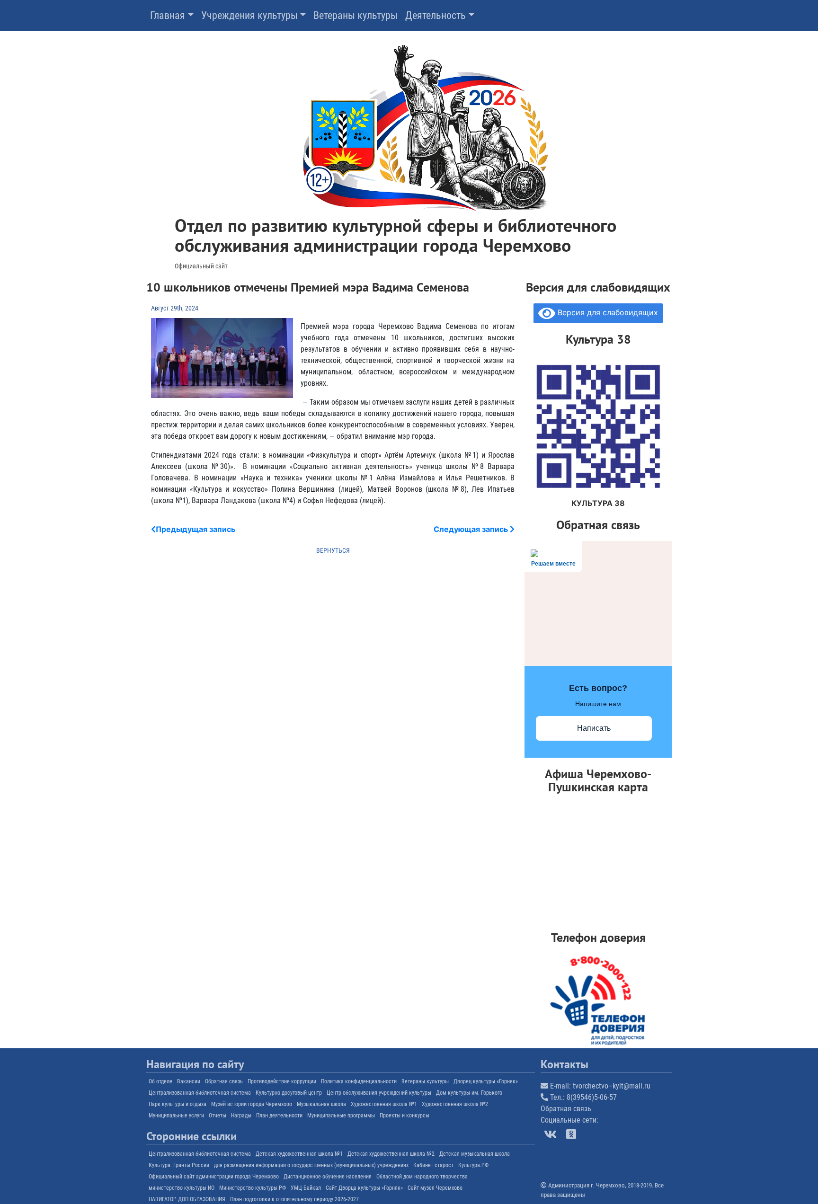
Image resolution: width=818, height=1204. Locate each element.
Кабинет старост (433, 1165)
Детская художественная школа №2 (391, 1154)
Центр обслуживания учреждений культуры (379, 1092)
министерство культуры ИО (181, 1188)
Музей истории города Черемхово (251, 1104)
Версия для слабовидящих (606, 312)
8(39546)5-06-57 (592, 1097)
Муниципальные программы (341, 1115)
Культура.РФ (473, 1165)
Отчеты (217, 1115)
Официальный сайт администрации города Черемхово (214, 1176)
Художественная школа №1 (384, 1104)
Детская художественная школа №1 (299, 1154)
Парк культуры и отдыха (177, 1104)
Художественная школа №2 (455, 1104)
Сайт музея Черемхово (435, 1188)
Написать (594, 728)
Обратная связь (224, 1081)
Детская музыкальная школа (474, 1154)
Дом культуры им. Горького (469, 1092)
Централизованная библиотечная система (200, 1092)
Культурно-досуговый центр (289, 1092)
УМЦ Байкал (306, 1188)
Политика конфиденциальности (359, 1081)
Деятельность (435, 15)
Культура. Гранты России (179, 1165)
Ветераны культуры (355, 15)
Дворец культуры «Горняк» (485, 1081)
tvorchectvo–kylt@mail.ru (611, 1085)
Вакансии (188, 1081)
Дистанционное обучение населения (328, 1176)
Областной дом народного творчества (422, 1176)
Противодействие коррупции (282, 1081)
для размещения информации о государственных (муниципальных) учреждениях (311, 1165)
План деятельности (279, 1115)
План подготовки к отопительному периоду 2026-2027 (294, 1199)
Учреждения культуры (249, 15)
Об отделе (160, 1081)
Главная (167, 15)
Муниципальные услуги (176, 1115)
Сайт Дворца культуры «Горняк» (364, 1188)
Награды (241, 1115)
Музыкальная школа (321, 1104)
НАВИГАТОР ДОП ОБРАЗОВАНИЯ (187, 1199)
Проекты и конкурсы (404, 1115)
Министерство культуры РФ (252, 1188)
